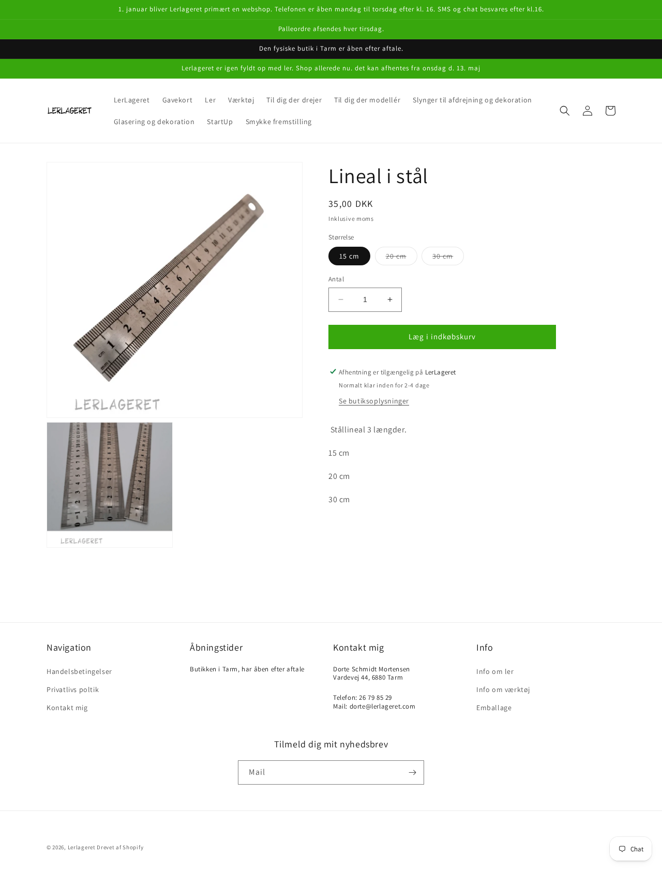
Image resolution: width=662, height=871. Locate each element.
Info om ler (495, 671)
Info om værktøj (503, 689)
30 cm (448, 258)
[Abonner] (412, 772)
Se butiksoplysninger (374, 401)
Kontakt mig (67, 707)
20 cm (401, 258)
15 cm (349, 256)
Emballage (493, 707)
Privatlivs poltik (73, 689)
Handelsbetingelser (79, 671)
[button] (564, 110)
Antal (336, 279)
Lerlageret (82, 847)
